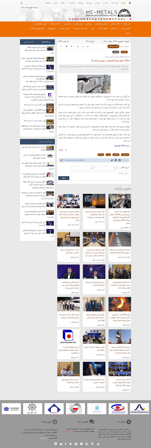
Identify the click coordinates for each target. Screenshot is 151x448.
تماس (55, 3)
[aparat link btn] (92, 444)
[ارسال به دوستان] (83, 46)
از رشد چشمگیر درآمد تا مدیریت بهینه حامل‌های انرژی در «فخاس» (69, 350)
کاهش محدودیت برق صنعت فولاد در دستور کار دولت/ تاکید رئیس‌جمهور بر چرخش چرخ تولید (69, 216)
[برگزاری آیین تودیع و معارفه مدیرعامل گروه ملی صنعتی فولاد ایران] (94, 304)
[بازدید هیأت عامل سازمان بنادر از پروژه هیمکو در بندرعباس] (68, 304)
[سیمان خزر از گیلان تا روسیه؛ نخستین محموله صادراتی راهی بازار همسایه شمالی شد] (120, 336)
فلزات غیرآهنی (113, 46)
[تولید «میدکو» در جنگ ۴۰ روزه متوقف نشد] (94, 336)
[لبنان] (113, 19)
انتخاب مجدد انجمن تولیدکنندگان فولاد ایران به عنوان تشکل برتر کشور (121, 382)
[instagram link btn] (76, 444)
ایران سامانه (43, 438)
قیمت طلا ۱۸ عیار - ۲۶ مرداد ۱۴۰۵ (35, 105)
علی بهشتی (125, 155)
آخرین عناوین (29, 41)
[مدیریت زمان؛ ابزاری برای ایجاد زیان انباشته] (68, 369)
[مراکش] (110, 19)
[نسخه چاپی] (78, 46)
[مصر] (121, 19)
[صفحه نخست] (130, 3)
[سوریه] (78, 19)
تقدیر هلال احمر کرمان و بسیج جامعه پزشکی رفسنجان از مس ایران (34, 205)
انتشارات (72, 3)
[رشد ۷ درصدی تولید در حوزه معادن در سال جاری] (68, 239)
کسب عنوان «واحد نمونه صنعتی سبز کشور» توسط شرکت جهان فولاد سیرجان (37, 166)
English (48, 3)
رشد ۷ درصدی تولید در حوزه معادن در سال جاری (69, 251)
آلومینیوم (124, 52)
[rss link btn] (87, 444)
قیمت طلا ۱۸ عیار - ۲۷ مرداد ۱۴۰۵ (35, 120)
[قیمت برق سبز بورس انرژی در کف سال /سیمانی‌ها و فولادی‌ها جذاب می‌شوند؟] (94, 201)
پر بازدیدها (46, 41)
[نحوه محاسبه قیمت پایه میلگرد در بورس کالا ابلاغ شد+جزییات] (120, 239)
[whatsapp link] (116, 160)
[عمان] (93, 19)
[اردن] (90, 19)
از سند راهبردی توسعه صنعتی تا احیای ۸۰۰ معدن (94, 381)
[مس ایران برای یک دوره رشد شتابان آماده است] (94, 272)
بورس (108, 155)
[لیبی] (101, 19)
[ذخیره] (88, 46)
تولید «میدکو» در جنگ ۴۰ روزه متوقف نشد (94, 348)
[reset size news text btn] (66, 46)
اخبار (106, 3)
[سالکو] (139, 408)
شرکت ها (115, 3)
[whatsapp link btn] (81, 444)
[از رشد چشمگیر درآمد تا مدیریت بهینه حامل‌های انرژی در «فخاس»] (68, 336)
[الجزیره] (124, 19)
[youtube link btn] (61, 444)
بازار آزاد (101, 155)
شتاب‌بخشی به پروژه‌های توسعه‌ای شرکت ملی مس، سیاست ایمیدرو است (70, 285)
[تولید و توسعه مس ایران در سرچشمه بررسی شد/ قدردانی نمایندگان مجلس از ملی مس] (94, 239)
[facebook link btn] (65, 444)
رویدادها (89, 3)
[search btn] (21, 3)
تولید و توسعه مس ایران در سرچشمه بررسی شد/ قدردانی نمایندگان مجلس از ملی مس (94, 252)
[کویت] (107, 19)
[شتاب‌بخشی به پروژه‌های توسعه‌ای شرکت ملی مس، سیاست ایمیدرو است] (68, 272)
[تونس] (84, 19)
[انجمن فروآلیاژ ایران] (96, 408)
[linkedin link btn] (55, 444)
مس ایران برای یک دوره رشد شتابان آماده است (94, 284)
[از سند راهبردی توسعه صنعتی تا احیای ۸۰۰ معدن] (94, 369)
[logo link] (108, 14)
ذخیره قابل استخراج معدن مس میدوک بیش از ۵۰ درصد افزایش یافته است (120, 285)
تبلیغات (62, 3)
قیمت (123, 3)
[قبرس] (127, 19)
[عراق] (104, 19)
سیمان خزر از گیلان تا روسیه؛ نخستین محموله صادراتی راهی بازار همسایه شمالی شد (120, 350)
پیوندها (80, 3)
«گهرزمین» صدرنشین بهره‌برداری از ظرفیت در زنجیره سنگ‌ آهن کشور (34, 175)
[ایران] (116, 19)
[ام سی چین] (11, 408)
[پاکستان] (118, 19)
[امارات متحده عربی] (70, 19)
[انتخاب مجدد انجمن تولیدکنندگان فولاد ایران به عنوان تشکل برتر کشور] (120, 369)
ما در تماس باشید (68, 431)
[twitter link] (112, 160)
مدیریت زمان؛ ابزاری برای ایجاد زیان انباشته (70, 381)
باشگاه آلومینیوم (120, 145)
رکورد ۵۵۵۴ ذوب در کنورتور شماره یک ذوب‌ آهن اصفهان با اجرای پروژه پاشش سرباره (120, 317)
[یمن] (73, 19)
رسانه (98, 3)
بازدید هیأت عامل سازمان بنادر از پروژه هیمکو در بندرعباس (69, 316)
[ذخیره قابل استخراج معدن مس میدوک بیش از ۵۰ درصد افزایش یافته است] (120, 272)
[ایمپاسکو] (54, 408)
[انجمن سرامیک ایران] (32, 408)
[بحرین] (130, 19)
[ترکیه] (75, 19)
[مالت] (98, 19)
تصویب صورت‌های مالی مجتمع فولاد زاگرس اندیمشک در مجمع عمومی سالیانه (37, 129)
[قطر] (87, 19)
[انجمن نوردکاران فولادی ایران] (118, 408)
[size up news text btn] (71, 46)
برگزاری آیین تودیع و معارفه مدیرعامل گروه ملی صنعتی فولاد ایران (95, 317)
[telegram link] (119, 160)
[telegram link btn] (98, 444)
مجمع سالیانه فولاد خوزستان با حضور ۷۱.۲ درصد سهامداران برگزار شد (33, 59)
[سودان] (96, 19)
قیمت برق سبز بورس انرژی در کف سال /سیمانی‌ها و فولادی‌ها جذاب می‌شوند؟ (94, 214)
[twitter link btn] (70, 444)
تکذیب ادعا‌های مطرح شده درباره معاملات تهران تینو (34, 156)
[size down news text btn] (61, 46)
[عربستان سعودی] (81, 19)
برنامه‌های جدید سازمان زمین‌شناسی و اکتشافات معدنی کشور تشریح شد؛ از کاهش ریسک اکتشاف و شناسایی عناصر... (120, 217)
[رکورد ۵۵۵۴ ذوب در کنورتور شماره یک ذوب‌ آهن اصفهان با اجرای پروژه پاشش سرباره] (120, 304)
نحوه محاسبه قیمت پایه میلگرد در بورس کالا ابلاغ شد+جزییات (120, 251)
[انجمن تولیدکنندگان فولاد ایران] (75, 408)
